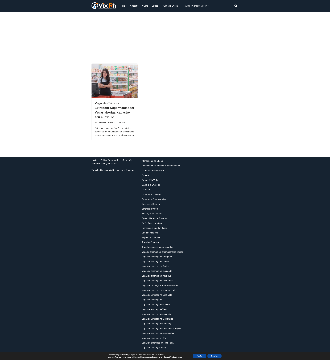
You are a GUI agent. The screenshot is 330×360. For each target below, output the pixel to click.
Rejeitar (214, 356)
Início (124, 6)
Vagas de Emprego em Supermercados (160, 285)
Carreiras (146, 190)
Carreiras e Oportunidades (154, 199)
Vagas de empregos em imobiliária (158, 343)
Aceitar (200, 356)
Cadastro (134, 6)
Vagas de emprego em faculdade (157, 271)
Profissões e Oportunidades (154, 228)
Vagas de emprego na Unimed (156, 304)
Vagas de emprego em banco (155, 261)
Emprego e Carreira (151, 204)
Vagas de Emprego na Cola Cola (157, 295)
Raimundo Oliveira (105, 122)
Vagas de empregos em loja (154, 347)
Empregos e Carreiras (152, 213)
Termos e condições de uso (104, 164)
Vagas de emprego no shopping (156, 324)
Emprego (130, 170)
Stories (155, 6)
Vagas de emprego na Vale (154, 309)
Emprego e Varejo (150, 209)
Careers (145, 175)
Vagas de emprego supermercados (158, 333)
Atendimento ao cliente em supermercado (161, 166)
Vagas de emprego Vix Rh (154, 338)
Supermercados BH (151, 237)
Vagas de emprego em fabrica (155, 266)
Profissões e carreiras (152, 223)
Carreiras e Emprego (151, 194)
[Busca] (235, 5)
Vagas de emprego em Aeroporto (157, 257)
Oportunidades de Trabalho (154, 218)
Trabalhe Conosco (150, 242)
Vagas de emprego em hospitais (156, 276)
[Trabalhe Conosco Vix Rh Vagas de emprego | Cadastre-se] (104, 5)
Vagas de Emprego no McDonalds (157, 319)
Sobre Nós (127, 160)
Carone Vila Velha (150, 180)
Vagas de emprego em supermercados (159, 290)
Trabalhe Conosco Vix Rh (103, 170)
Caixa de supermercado (153, 170)
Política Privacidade (110, 160)
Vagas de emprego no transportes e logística (162, 328)
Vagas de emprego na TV (153, 300)
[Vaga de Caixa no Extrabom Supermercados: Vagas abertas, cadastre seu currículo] (115, 81)
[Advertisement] (165, 34)
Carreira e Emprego (151, 185)
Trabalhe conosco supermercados (157, 247)
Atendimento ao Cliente (152, 161)
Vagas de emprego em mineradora (157, 281)
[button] (179, 5)
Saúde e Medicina (150, 233)
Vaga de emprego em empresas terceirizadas (162, 252)
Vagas (145, 6)
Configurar (177, 357)
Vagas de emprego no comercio (156, 314)
